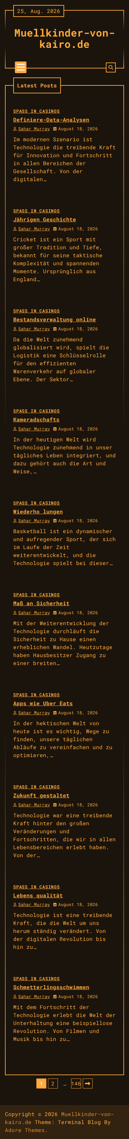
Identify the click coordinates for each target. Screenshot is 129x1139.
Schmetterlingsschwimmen (51, 986)
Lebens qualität (38, 895)
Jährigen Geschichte (44, 219)
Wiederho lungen (38, 511)
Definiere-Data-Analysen (51, 119)
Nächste (88, 1083)
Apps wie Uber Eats (43, 703)
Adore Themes (25, 1129)
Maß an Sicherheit (41, 603)
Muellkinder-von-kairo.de (64, 38)
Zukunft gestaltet (41, 795)
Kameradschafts (36, 419)
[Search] (111, 67)
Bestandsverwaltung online (54, 319)
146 (76, 1083)
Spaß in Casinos (36, 111)
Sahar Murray (34, 128)
